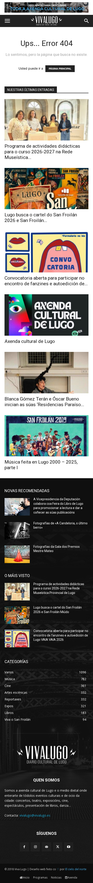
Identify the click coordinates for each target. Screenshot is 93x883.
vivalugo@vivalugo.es (34, 815)
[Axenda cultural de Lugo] (46, 315)
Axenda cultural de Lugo (30, 341)
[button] (7, 21)
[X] (57, 846)
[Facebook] (24, 846)
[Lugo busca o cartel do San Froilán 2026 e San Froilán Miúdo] (46, 188)
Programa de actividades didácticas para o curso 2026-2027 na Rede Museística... (42, 151)
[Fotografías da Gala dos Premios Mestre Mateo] (17, 554)
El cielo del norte (75, 869)
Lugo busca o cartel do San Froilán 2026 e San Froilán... (41, 217)
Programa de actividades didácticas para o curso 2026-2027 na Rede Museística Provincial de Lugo (58, 588)
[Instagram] (35, 846)
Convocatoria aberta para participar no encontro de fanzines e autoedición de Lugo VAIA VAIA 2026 (60, 635)
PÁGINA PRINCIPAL (60, 68)
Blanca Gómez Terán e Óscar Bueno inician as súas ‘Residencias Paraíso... (44, 401)
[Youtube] (68, 846)
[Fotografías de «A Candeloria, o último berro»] (17, 531)
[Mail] (46, 846)
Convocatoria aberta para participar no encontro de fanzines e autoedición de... (46, 280)
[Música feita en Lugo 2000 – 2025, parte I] (46, 436)
